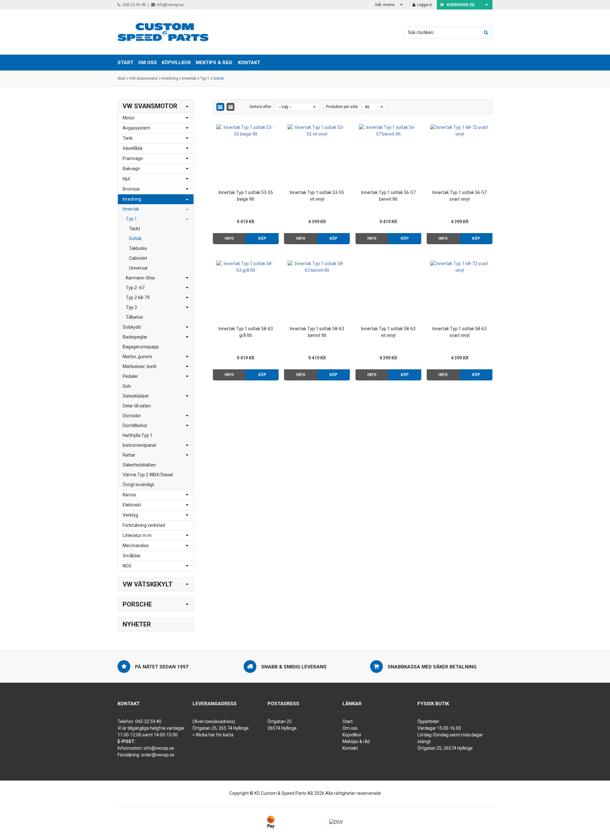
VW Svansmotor (144, 78)
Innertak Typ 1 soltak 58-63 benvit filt (317, 332)
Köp (262, 238)
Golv (127, 386)
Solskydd (132, 327)
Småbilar (132, 555)
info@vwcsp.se (170, 5)
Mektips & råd (356, 741)
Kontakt (249, 62)
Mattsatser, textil (139, 366)
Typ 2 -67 (135, 287)
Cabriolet (138, 258)
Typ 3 (131, 307)
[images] (220, 107)
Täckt (134, 228)
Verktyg (130, 515)
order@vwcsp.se (157, 754)
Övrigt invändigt (138, 484)
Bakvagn (131, 168)
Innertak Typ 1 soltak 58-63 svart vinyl (459, 332)
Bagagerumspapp (141, 346)
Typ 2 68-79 (138, 297)
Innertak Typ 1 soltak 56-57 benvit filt (388, 196)
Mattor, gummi (137, 356)
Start (122, 78)
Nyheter (137, 624)
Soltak (218, 78)
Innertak (189, 78)
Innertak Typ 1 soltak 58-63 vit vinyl (388, 332)
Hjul (126, 178)
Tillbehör (134, 317)
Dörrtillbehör (135, 425)
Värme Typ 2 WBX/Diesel (148, 474)
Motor (129, 117)
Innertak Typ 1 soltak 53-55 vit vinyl (317, 196)
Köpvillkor (352, 734)
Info (229, 238)
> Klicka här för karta (213, 734)
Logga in (424, 5)
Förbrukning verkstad (144, 525)
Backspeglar (135, 336)
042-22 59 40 (134, 5)
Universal (138, 268)
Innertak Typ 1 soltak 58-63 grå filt (246, 332)
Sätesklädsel (135, 396)
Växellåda (132, 148)
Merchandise (136, 545)
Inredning (170, 78)
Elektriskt (132, 504)
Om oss (350, 728)
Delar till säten (137, 405)
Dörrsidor (132, 415)
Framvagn (133, 158)
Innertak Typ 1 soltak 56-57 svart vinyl (459, 196)
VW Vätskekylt (148, 584)
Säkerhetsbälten (139, 464)
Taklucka (138, 248)
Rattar (129, 455)
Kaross (129, 494)
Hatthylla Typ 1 (137, 435)
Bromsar (131, 188)
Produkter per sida (342, 106)
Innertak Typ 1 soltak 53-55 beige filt (246, 196)
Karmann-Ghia (140, 277)
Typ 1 (204, 78)
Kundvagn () (460, 5)
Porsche (137, 604)
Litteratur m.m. (137, 535)
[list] (230, 107)
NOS (127, 565)
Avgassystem (136, 128)
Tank (127, 138)
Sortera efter (260, 106)
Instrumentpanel (139, 445)
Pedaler (130, 376)
